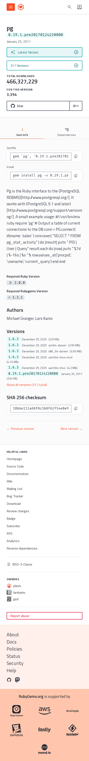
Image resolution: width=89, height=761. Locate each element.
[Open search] (69, 7)
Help (11, 670)
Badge (11, 518)
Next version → (71, 428)
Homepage (14, 458)
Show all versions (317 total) (27, 384)
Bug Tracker (15, 496)
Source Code (15, 466)
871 (76, 105)
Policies (14, 648)
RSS (9, 533)
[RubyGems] (20, 7)
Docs (12, 641)
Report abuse (19, 615)
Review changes (18, 511)
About (13, 634)
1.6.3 (13, 339)
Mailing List (15, 488)
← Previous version (20, 428)
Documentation (18, 473)
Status (13, 656)
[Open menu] (11, 7)
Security (15, 663)
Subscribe (13, 525)
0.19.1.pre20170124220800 (33, 374)
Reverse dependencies (22, 548)
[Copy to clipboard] (76, 156)
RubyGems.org (31, 696)
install (10, 167)
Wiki (9, 481)
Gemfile (11, 148)
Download (14, 503)
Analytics (13, 540)
